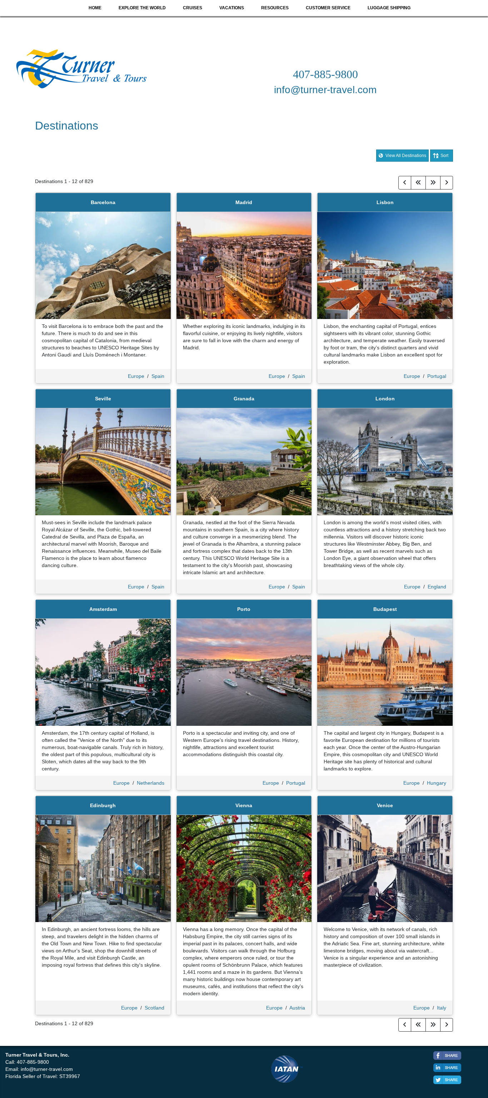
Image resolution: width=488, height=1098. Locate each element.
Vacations (231, 7)
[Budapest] (385, 672)
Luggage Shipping (389, 7)
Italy (441, 1008)
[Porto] (244, 672)
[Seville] (103, 461)
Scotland (154, 1008)
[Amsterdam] (103, 672)
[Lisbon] (385, 265)
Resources (275, 7)
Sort (444, 155)
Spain (157, 376)
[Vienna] (244, 868)
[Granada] (244, 461)
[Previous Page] (404, 182)
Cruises (192, 7)
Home (95, 7)
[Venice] (385, 868)
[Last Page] (432, 182)
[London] (385, 461)
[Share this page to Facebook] (447, 1055)
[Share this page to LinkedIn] (447, 1067)
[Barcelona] (103, 265)
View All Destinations (405, 155)
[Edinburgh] (103, 868)
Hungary (436, 783)
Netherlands (150, 783)
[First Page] (418, 182)
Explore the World (142, 7)
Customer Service (328, 7)
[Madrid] (244, 265)
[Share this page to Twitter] (447, 1080)
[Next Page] (446, 182)
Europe (136, 376)
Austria (297, 1008)
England (437, 587)
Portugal (436, 376)
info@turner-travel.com (47, 1069)
